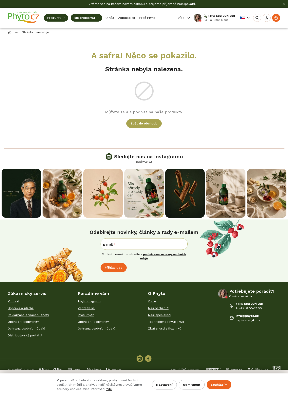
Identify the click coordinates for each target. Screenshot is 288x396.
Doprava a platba (21, 308)
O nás (152, 301)
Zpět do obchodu (144, 123)
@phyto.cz (144, 161)
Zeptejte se (86, 308)
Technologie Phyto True (166, 322)
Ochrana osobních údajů (26, 328)
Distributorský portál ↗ (25, 335)
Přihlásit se (114, 267)
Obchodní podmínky (23, 322)
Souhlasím (219, 385)
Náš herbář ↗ (158, 308)
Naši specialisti (159, 315)
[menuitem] (56, 18)
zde (109, 389)
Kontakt (13, 301)
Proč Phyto (86, 315)
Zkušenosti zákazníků (164, 328)
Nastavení (164, 385)
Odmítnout (192, 385)
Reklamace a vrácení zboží (28, 315)
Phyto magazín (89, 301)
